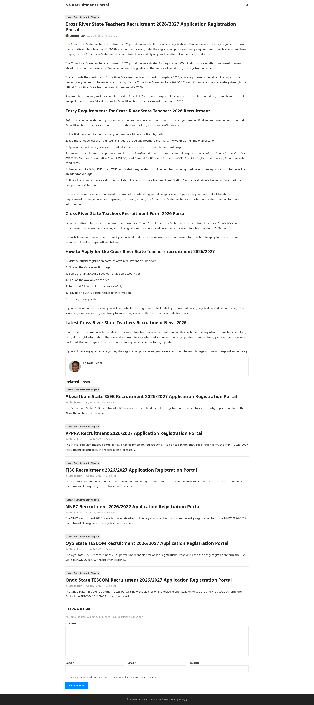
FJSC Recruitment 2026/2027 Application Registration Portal (131, 470)
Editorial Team (77, 35)
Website (194, 662)
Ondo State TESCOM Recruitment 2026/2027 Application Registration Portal (148, 580)
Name (69, 662)
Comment (72, 623)
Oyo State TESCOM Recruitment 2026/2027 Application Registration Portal (146, 543)
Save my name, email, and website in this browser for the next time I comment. (113, 677)
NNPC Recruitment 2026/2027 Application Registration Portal (133, 506)
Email (132, 662)
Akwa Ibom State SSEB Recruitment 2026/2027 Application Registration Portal (151, 396)
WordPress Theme (166, 699)
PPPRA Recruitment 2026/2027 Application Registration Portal (133, 433)
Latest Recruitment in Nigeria (83, 17)
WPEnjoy (183, 699)
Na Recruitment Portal (87, 5)
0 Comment (112, 35)
